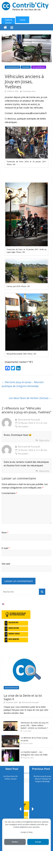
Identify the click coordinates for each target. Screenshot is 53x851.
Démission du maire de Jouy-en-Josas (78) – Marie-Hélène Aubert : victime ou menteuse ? (35, 725)
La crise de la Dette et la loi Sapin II (23, 697)
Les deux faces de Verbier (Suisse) (30, 398)
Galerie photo (8, 21)
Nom (5, 532)
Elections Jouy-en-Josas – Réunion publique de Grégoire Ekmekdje (23, 384)
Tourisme (25, 67)
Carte (22, 19)
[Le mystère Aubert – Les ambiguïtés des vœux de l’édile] (10, 750)
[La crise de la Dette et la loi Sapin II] (27, 658)
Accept (38, 842)
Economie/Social (12, 67)
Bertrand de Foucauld (30, 702)
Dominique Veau (29, 91)
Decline (15, 842)
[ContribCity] (5, 27)
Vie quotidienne (39, 67)
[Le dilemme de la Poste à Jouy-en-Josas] (10, 736)
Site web (6, 563)
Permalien (23, 426)
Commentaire (9, 493)
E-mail (6, 548)
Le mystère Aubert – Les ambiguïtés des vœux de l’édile (34, 753)
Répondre (44, 440)
